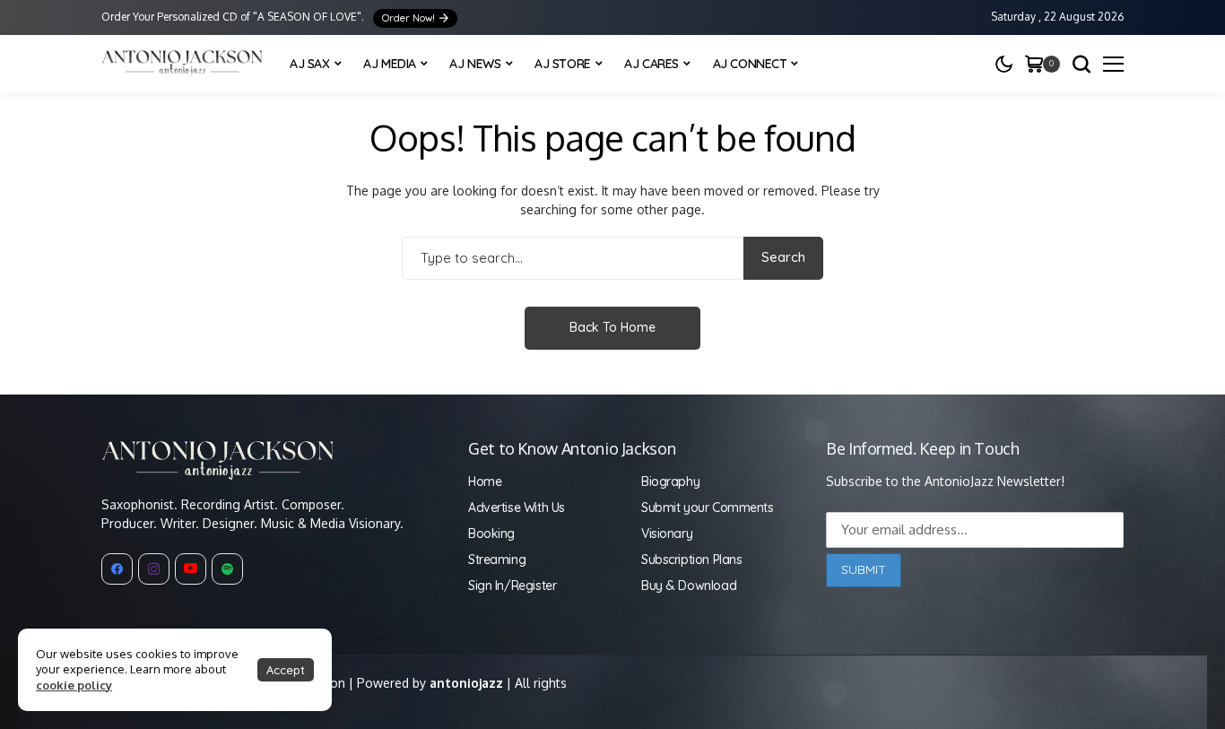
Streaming (497, 559)
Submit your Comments (707, 507)
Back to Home (612, 327)
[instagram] (153, 569)
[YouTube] (190, 569)
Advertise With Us (516, 507)
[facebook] (117, 569)
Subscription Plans (691, 559)
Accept (285, 670)
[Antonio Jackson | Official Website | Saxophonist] (182, 64)
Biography (670, 481)
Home (484, 481)
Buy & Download (688, 585)
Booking (491, 533)
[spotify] (227, 569)
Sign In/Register (512, 585)
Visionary (666, 533)
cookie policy (74, 685)
